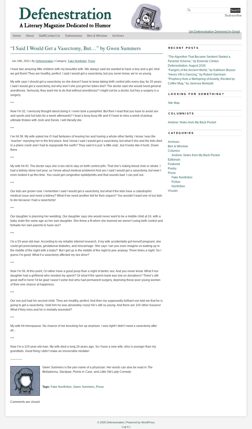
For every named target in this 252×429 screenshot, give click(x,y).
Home (17, 35)
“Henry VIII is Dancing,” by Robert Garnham (197, 74)
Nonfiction (178, 186)
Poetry (172, 168)
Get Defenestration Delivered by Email (214, 31)
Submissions (73, 35)
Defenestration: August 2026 (187, 65)
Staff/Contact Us (49, 35)
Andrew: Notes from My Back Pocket (192, 122)
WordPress (148, 422)
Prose (91, 60)
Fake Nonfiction (77, 60)
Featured (174, 164)
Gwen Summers (83, 387)
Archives (118, 35)
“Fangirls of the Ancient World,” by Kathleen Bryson (202, 70)
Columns (174, 150)
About (30, 35)
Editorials (174, 159)
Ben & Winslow (97, 35)
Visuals (173, 190)
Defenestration (44, 60)
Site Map (174, 103)
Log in (125, 426)
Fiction (176, 182)
